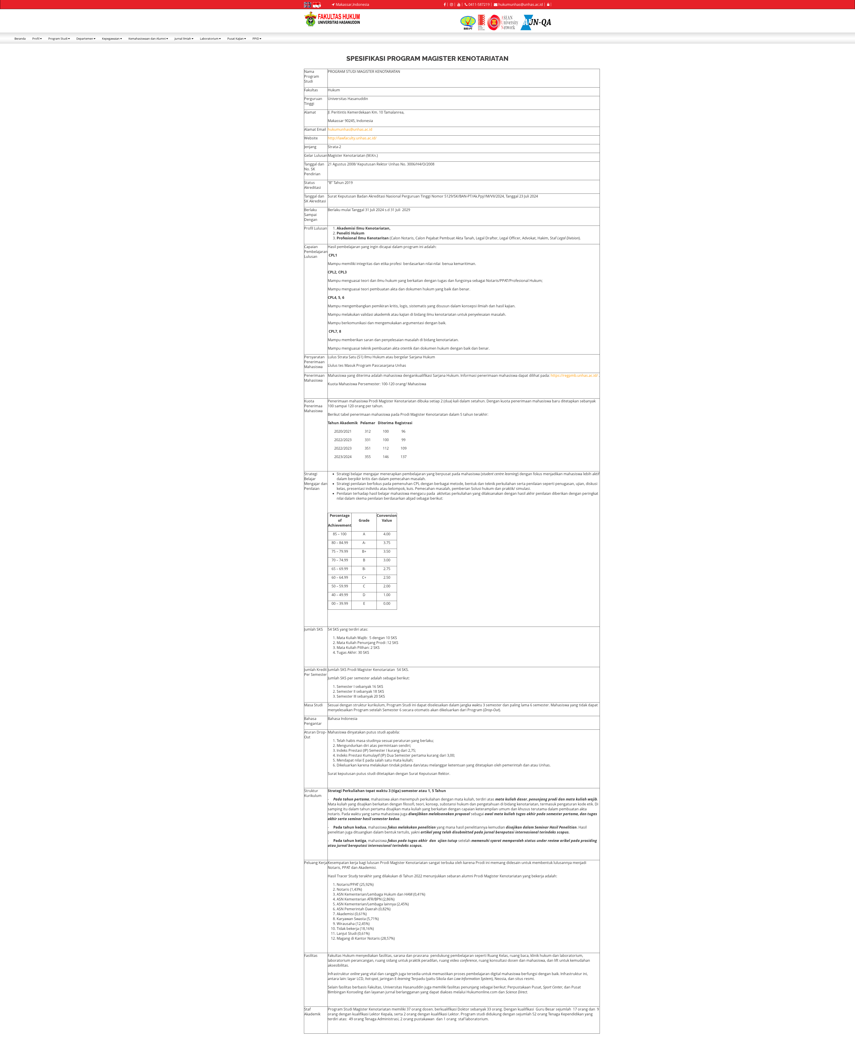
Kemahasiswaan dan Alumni (147, 39)
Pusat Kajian (235, 39)
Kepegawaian (111, 39)
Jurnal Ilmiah (183, 39)
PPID (256, 39)
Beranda (20, 39)
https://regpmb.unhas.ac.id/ (574, 375)
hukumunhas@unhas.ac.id (520, 4)
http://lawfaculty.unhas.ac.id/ (352, 138)
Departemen (85, 39)
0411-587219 (479, 4)
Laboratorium (209, 39)
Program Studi (58, 39)
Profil (36, 39)
